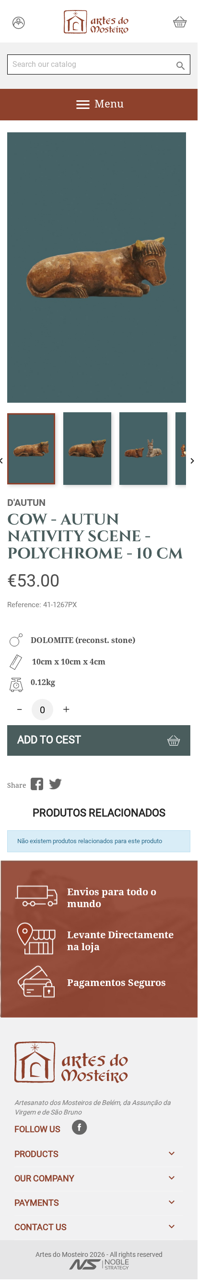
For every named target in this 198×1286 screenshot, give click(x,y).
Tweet (55, 784)
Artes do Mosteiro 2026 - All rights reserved (99, 1254)
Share (36, 784)
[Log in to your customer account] (18, 22)
